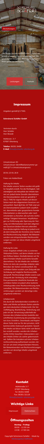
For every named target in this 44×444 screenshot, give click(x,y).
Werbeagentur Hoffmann (22, 439)
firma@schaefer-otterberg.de (22, 149)
